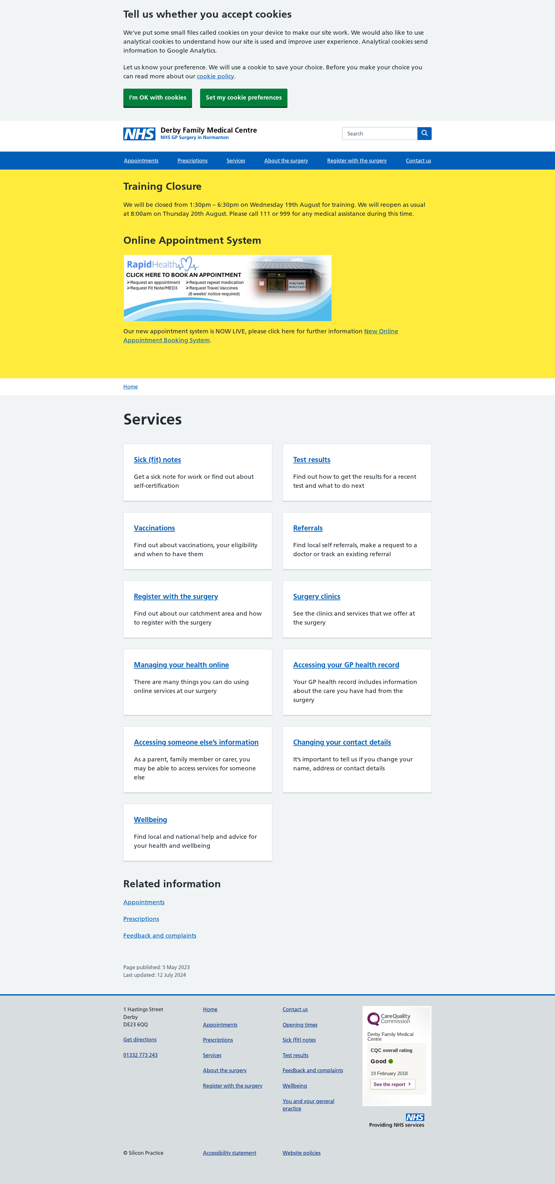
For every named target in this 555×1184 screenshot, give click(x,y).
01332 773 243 (140, 1055)
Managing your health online (181, 664)
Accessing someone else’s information (196, 742)
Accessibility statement (229, 1153)
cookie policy (215, 76)
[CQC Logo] (388, 1024)
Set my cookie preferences (244, 97)
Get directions (139, 1039)
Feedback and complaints (159, 935)
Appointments (141, 160)
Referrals (308, 527)
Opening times (300, 1025)
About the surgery (286, 160)
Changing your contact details (342, 742)
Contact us (418, 160)
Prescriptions (192, 160)
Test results (311, 459)
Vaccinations (154, 527)
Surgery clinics (316, 596)
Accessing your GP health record (346, 664)
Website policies (302, 1153)
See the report (389, 1084)
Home (130, 386)
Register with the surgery (357, 160)
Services (236, 160)
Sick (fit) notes (157, 459)
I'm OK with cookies (157, 97)
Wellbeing (150, 819)
